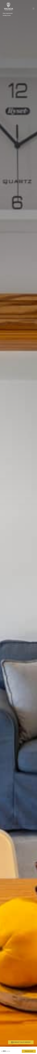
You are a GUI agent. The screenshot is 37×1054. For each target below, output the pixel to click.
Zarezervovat (29, 1051)
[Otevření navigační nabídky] (33, 8)
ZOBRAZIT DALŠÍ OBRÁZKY (22, 1042)
